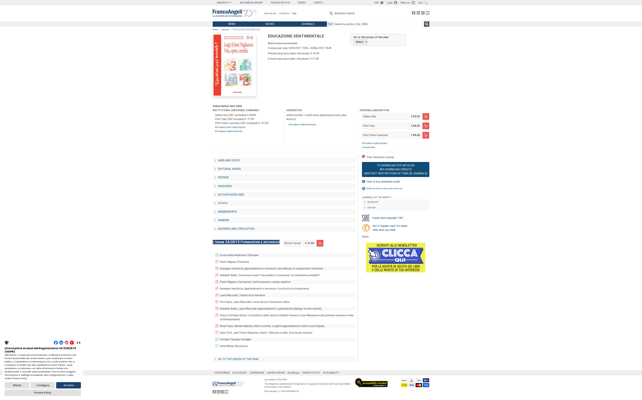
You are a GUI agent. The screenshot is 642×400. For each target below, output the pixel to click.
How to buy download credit (383, 181)
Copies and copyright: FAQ (387, 217)
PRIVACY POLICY (311, 372)
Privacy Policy (42, 392)
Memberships (227, 211)
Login (390, 2)
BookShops (294, 372)
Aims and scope (229, 160)
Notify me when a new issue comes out (384, 188)
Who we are (270, 13)
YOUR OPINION (222, 372)
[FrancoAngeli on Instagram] (423, 13)
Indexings (225, 186)
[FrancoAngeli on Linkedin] (418, 13)
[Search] (426, 24)
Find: (330, 24)
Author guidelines (231, 194)
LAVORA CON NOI (276, 372)
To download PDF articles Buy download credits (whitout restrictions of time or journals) (395, 169)
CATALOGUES (239, 372)
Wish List (405, 2)
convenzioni (368, 147)
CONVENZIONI (256, 372)
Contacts (284, 13)
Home (215, 29)
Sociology (372, 202)
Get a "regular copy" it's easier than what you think (390, 228)
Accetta (69, 385)
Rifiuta (17, 385)
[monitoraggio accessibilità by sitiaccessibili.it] (372, 380)
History (371, 208)
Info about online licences (228, 131)
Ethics (222, 203)
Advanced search (344, 13)
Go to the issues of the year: (238, 359)
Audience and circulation (236, 228)
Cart (420, 2)
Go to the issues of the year (371, 37)
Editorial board (229, 168)
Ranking (223, 220)
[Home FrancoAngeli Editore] (235, 13)
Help (294, 13)
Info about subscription (374, 143)
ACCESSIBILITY (331, 372)
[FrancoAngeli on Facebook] (413, 13)
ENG (376, 2)
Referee (223, 177)
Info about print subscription (230, 127)
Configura (42, 385)
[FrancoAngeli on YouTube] (427, 13)
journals (225, 29)
